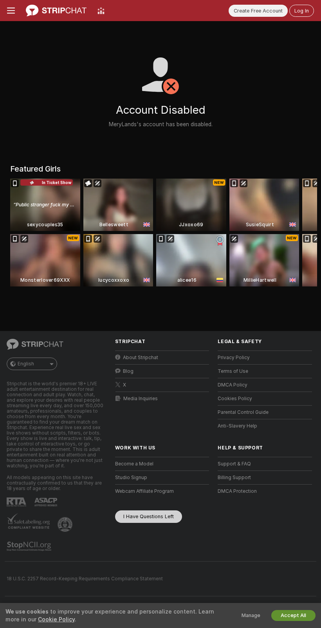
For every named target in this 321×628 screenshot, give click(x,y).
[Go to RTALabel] (17, 502)
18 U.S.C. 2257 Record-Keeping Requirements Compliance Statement (85, 578)
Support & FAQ (234, 464)
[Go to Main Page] (56, 10)
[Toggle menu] (11, 10)
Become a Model (134, 464)
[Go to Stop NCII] (30, 546)
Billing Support (234, 477)
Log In (301, 11)
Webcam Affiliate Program (144, 491)
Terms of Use (233, 371)
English (26, 364)
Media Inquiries (140, 398)
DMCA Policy (232, 385)
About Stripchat (140, 357)
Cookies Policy (235, 398)
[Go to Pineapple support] (66, 524)
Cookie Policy (56, 619)
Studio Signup (131, 477)
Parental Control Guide (243, 412)
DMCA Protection (237, 491)
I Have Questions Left (148, 516)
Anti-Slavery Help (237, 426)
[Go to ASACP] (46, 502)
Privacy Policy (234, 357)
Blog (128, 371)
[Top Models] (101, 10)
